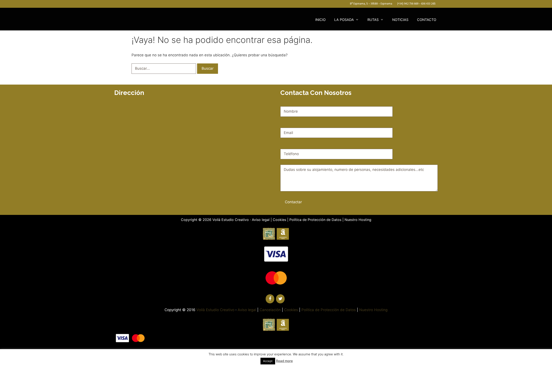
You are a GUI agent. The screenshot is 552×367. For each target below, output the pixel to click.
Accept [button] (268, 361)
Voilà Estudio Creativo (230, 219)
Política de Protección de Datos (315, 219)
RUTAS (373, 19)
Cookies (279, 219)
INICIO (320, 19)
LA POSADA (344, 19)
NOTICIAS (400, 19)
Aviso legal (261, 219)
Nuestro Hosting (358, 219)
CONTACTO (426, 19)
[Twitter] (280, 298)
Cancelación (270, 310)
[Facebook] (270, 298)
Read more (284, 361)
